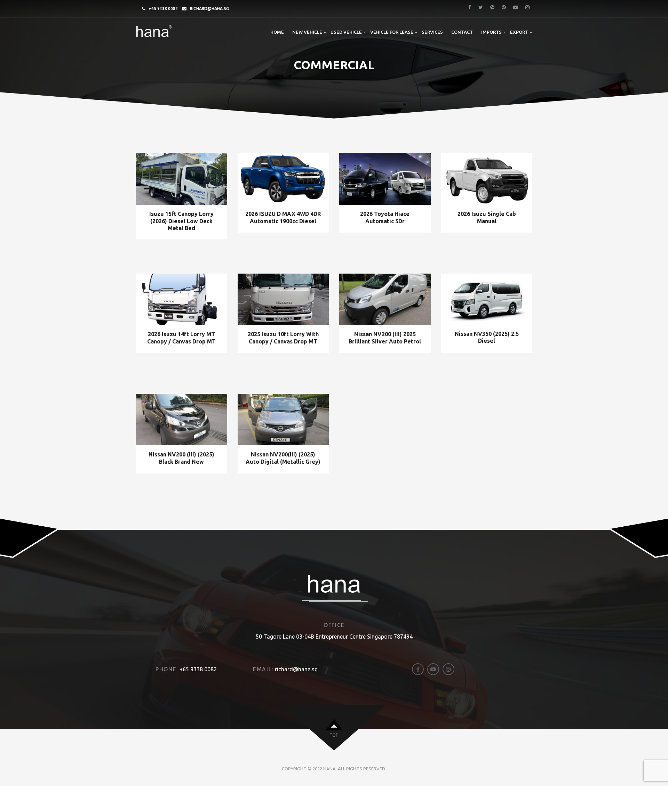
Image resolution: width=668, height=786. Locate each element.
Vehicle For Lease (391, 32)
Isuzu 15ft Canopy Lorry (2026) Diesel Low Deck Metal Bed (181, 221)
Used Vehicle (346, 32)
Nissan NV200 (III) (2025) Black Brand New (181, 458)
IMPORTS (491, 32)
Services (432, 32)
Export (519, 32)
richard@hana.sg (209, 8)
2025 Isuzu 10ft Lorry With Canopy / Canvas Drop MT (283, 338)
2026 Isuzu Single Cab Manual (487, 217)
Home (277, 32)
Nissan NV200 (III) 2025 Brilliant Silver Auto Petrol (385, 338)
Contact (462, 32)
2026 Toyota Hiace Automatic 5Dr (384, 217)
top (333, 735)
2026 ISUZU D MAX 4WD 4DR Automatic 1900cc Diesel (283, 217)
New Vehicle (307, 32)
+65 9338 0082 (163, 8)
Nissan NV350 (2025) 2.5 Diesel (487, 337)
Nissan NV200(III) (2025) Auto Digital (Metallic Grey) (283, 458)
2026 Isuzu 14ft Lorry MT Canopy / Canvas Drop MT (181, 338)
